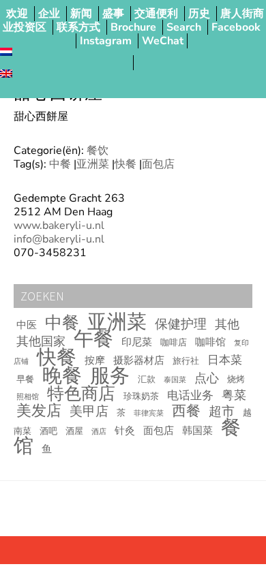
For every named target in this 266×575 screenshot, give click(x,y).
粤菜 (234, 395)
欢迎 (17, 13)
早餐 (25, 379)
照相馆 (27, 397)
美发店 (38, 411)
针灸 (125, 430)
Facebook (236, 27)
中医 (26, 325)
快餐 (125, 164)
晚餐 (62, 375)
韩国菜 (197, 430)
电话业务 (190, 395)
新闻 (81, 13)
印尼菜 (136, 342)
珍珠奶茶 (141, 396)
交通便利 (156, 13)
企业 (49, 13)
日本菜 (224, 360)
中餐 (60, 164)
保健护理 (181, 324)
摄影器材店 (138, 360)
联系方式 (78, 27)
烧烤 (236, 379)
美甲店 (89, 411)
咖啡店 (173, 343)
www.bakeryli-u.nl (59, 225)
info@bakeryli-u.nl (59, 239)
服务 (110, 375)
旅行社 (186, 361)
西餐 (186, 410)
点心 (206, 378)
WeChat (162, 40)
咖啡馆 (210, 342)
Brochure (133, 27)
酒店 (98, 431)
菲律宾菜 (149, 413)
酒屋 (74, 431)
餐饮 (97, 150)
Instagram (106, 40)
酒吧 (48, 431)
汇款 (147, 379)
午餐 (93, 338)
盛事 (113, 13)
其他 (227, 324)
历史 (199, 13)
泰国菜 (175, 380)
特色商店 (81, 393)
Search (183, 27)
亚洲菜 (92, 164)
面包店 (158, 164)
